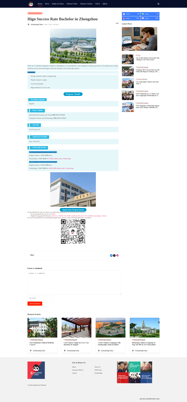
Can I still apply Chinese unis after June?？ (147, 83)
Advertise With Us (77, 370)
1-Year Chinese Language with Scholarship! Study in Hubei (109, 344)
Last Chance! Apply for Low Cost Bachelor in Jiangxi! (76, 344)
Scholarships (98, 373)
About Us (97, 367)
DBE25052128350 (59, 118)
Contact (74, 373)
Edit (117, 23)
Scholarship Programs (35, 13)
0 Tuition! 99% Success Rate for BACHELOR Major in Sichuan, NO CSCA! (147, 71)
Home (74, 367)
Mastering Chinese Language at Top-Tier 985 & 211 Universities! (144, 344)
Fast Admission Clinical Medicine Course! (42, 344)
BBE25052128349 (58, 115)
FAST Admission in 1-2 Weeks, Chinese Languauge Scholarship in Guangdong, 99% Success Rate (147, 94)
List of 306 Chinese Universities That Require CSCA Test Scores (147, 59)
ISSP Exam (98, 370)
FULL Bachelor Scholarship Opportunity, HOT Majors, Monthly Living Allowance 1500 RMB (147, 106)
